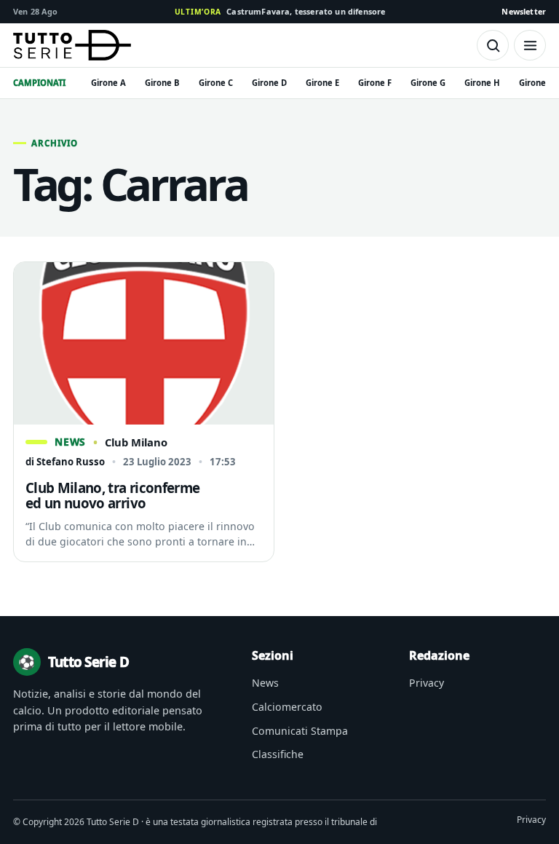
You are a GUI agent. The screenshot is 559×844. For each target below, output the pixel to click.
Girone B (162, 82)
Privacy (426, 683)
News (265, 683)
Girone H (482, 82)
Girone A (108, 82)
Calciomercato (287, 707)
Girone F (375, 82)
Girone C (216, 82)
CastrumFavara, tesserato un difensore (280, 11)
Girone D (269, 82)
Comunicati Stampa (300, 731)
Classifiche (278, 754)
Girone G (428, 82)
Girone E (322, 82)
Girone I (535, 82)
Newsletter (523, 11)
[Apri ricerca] (493, 45)
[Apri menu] (530, 45)
